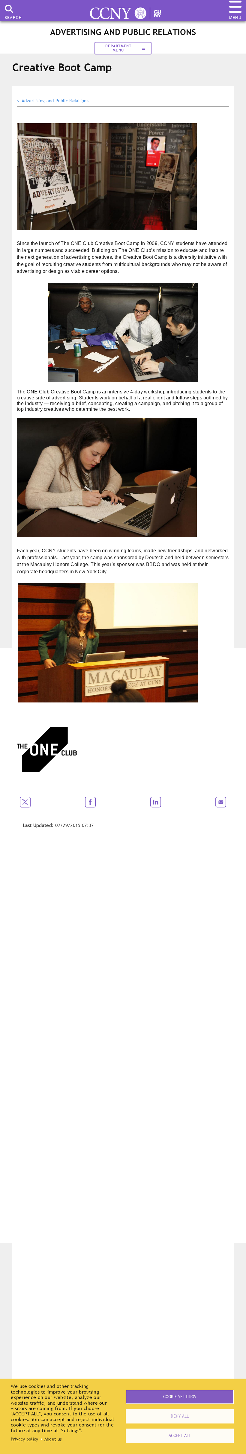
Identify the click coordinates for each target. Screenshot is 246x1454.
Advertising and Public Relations (55, 101)
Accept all (180, 1435)
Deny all (180, 1416)
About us (53, 1439)
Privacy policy (24, 1439)
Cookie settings (179, 1396)
